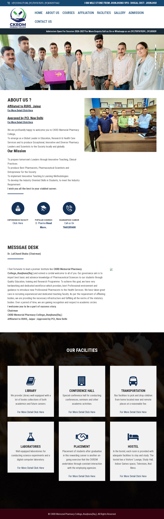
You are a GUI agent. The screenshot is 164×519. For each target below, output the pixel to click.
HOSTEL (133, 446)
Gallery (119, 13)
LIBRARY (30, 391)
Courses (68, 13)
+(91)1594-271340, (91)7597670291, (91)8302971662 (35, 3)
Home (39, 13)
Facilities (104, 13)
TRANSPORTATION (133, 391)
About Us (52, 13)
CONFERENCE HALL (81, 391)
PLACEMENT (82, 446)
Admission (136, 13)
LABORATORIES (31, 446)
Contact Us (43, 22)
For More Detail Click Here (20, 110)
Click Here (18, 223)
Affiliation (86, 13)
